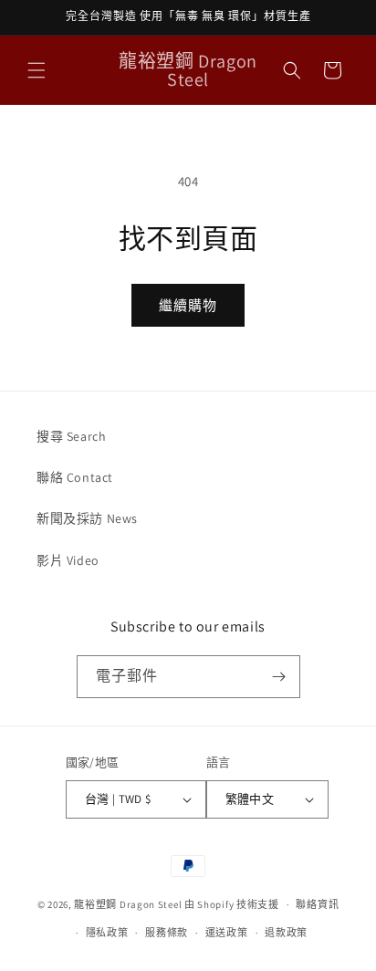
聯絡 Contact (75, 477)
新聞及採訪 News (87, 518)
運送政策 (226, 932)
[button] (36, 70)
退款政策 (286, 932)
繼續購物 (188, 305)
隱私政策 (107, 932)
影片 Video (68, 560)
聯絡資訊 (317, 904)
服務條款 (166, 932)
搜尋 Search (71, 436)
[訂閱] (279, 676)
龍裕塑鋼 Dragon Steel (128, 904)
